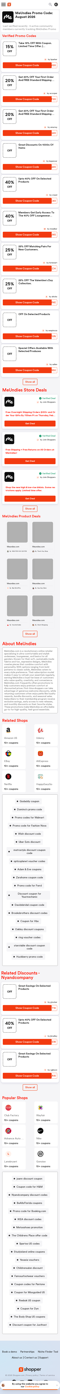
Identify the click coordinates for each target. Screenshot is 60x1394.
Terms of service (47, 1375)
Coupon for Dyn (29, 1308)
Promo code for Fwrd (29, 885)
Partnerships (27, 1351)
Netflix (8, 784)
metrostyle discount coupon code (29, 851)
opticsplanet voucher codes (29, 861)
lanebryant (10, 1161)
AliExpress (42, 761)
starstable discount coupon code (29, 947)
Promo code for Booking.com (29, 1211)
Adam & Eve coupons (29, 869)
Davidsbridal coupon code (29, 905)
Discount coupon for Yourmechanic (29, 895)
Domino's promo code (29, 809)
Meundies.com (13, 547)
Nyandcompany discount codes (29, 1195)
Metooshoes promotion (29, 1227)
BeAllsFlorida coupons (29, 1203)
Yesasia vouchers (29, 1260)
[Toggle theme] (56, 4)
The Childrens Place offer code (29, 1235)
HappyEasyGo (44, 784)
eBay (7, 761)
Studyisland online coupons (29, 1251)
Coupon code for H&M (29, 1187)
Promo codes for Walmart (29, 817)
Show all (30, 382)
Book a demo (9, 1351)
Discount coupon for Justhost (29, 1325)
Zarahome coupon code (29, 877)
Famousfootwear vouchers (29, 1276)
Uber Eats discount (29, 842)
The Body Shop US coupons (29, 1316)
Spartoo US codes (29, 1243)
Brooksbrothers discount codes (29, 913)
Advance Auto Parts (15, 1138)
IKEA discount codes (29, 1219)
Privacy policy (32, 1375)
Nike (38, 1138)
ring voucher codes (29, 937)
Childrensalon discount (29, 1268)
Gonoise (41, 1161)
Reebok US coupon (29, 1300)
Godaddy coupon (29, 801)
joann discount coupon (29, 1178)
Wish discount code (29, 834)
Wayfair (40, 1115)
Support (43, 1357)
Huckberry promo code (29, 956)
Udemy (40, 738)
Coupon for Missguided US (29, 1292)
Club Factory (11, 1115)
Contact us (30, 1357)
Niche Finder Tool (48, 1351)
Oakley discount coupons (29, 929)
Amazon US (10, 738)
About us (17, 1357)
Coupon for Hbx (29, 921)
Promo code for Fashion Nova (29, 825)
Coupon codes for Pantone (29, 1284)
